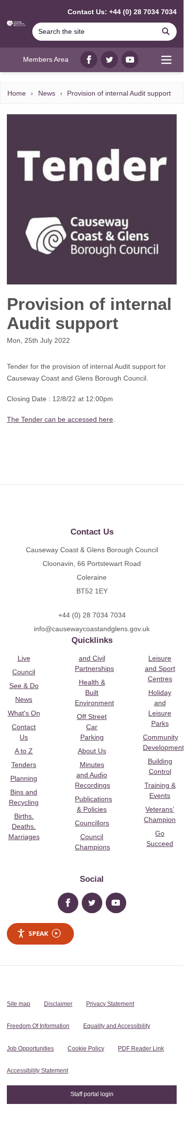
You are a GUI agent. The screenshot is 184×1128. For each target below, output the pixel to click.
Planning (23, 778)
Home (16, 93)
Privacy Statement (110, 1003)
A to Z (24, 751)
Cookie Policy (86, 1048)
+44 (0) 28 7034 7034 (92, 615)
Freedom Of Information (38, 1026)
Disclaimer (58, 1003)
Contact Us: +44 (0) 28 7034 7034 (122, 12)
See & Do (24, 686)
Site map (18, 1003)
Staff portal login (92, 1094)
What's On (24, 713)
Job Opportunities (30, 1048)
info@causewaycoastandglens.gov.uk (92, 629)
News (46, 93)
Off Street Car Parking (92, 727)
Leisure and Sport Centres (160, 668)
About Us (92, 751)
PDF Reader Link (141, 1048)
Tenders (23, 765)
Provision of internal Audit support (119, 93)
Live (24, 658)
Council (23, 672)
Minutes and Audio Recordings (92, 775)
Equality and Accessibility (116, 1026)
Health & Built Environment (94, 692)
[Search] (166, 32)
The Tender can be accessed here (60, 419)
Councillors (92, 823)
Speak (38, 933)
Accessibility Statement (37, 1070)
